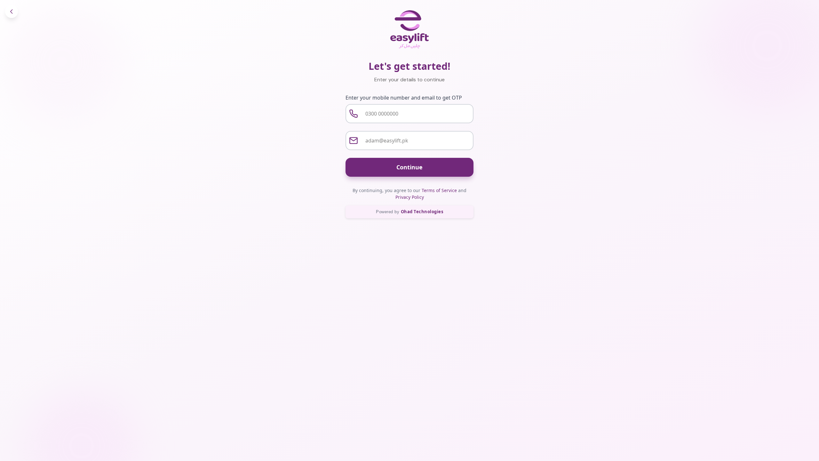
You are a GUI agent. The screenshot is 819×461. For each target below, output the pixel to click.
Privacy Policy (409, 197)
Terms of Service (439, 190)
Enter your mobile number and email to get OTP (404, 97)
